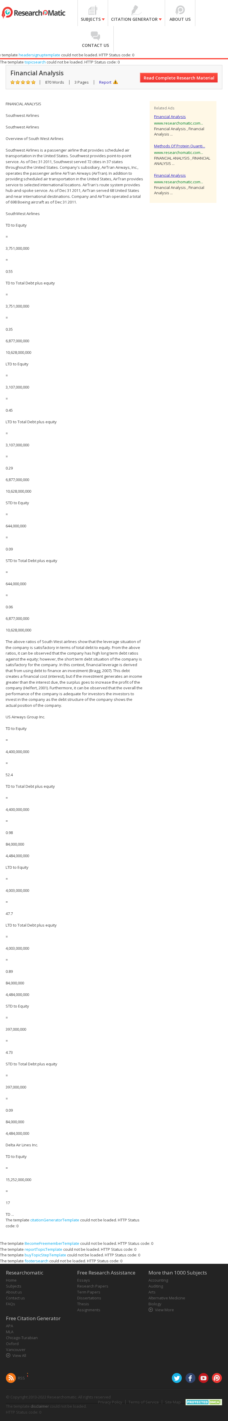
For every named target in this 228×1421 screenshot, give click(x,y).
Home (11, 1280)
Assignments (88, 1309)
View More (164, 1309)
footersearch (36, 1261)
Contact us (15, 1298)
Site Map (173, 1402)
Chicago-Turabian (22, 1337)
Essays (83, 1280)
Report (105, 82)
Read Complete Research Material (179, 78)
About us (14, 1292)
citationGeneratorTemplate (54, 1220)
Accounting (158, 1280)
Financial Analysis (170, 116)
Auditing (155, 1286)
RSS (21, 1378)
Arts (152, 1292)
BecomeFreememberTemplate (52, 1243)
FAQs (10, 1304)
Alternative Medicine (166, 1298)
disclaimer (40, 1406)
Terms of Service (144, 1402)
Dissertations (89, 1298)
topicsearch (35, 62)
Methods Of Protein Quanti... (179, 146)
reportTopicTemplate (43, 1249)
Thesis (83, 1304)
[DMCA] (204, 1401)
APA (9, 1325)
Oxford (12, 1343)
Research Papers (92, 1286)
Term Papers (88, 1292)
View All (19, 1355)
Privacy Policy (110, 1402)
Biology (155, 1304)
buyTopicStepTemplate (45, 1255)
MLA (9, 1331)
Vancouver (16, 1349)
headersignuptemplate (39, 55)
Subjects (13, 1286)
